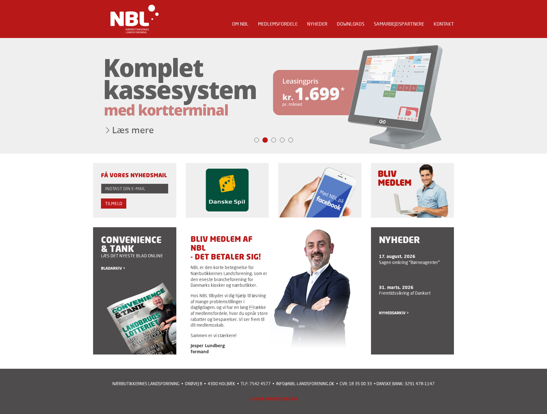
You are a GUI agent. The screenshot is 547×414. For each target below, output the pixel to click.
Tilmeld (113, 203)
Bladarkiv (111, 268)
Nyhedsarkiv (392, 312)
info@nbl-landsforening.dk (305, 383)
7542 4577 (260, 383)
